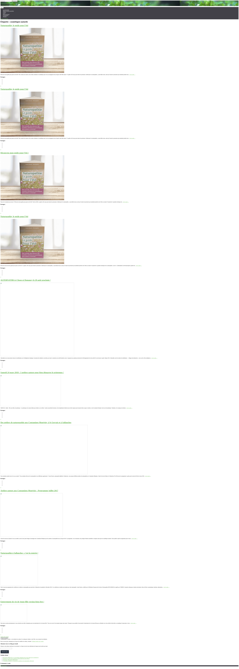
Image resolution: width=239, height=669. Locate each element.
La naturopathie (6, 9)
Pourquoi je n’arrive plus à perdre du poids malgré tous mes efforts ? (16, 658)
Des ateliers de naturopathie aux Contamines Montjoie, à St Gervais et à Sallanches (35, 422)
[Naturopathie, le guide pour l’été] (32, 72)
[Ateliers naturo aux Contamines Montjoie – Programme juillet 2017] (31, 536)
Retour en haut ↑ (3, 665)
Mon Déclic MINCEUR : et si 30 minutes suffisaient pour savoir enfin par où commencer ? (21, 657)
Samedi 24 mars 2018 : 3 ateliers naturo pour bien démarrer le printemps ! (32, 372)
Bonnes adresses (6, 14)
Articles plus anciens (4, 636)
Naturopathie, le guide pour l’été (14, 25)
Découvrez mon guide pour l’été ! (14, 153)
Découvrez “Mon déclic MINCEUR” (10, 659)
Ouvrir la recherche (4, 18)
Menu (2, 7)
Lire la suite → (132, 74)
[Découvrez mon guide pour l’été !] (32, 199)
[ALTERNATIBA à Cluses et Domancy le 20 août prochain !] (37, 355)
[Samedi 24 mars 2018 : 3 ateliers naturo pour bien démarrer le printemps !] (30, 405)
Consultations (5, 15)
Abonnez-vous (5, 651)
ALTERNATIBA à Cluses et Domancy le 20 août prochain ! (25, 280)
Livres (4, 13)
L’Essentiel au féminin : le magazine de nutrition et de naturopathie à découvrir (18, 660)
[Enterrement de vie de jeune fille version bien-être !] (13, 621)
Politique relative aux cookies (38, 641)
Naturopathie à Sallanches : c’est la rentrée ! (19, 553)
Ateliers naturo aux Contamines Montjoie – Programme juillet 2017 (29, 490)
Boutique (5, 16)
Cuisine (4, 12)
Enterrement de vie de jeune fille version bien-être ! (22, 602)
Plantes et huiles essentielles (8, 11)
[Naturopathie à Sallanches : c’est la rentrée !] (19, 585)
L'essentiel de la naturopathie (6, 3)
